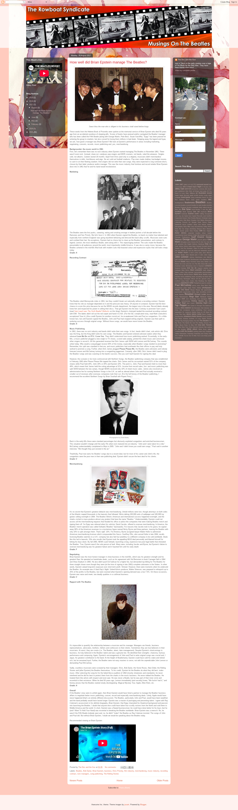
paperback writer (187, 283)
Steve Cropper (207, 314)
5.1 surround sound (201, 184)
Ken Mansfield (204, 259)
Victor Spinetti (193, 327)
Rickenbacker (183, 296)
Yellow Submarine (180, 333)
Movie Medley (203, 274)
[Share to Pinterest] (132, 767)
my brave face (207, 276)
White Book (202, 329)
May (33, 121)
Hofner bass (188, 246)
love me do (192, 268)
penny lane (196, 285)
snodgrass (186, 310)
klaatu (183, 261)
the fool (192, 323)
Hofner (181, 246)
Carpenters (178, 218)
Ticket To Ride (189, 325)
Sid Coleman (205, 308)
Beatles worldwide (192, 207)
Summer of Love (195, 318)
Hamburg (201, 244)
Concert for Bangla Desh (191, 222)
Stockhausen (179, 316)
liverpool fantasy (180, 268)
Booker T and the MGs (204, 209)
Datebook (178, 224)
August (34, 108)
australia (177, 197)
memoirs (190, 272)
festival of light (192, 235)
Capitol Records (197, 216)
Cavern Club (186, 218)
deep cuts (197, 224)
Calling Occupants (206, 213)
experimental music (181, 235)
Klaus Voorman (191, 261)
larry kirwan (204, 261)
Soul (205, 310)
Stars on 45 (201, 312)
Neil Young (178, 278)
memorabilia (198, 272)
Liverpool (208, 266)
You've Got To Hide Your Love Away (196, 335)
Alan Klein (189, 191)
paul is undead (207, 283)
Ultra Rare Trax (183, 327)
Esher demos (180, 233)
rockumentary (186, 301)
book (193, 209)
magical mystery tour (205, 268)
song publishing (96, 774)
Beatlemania (190, 203)
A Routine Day (207, 187)
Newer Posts (76, 780)
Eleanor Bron (201, 228)
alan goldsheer (180, 191)
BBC (210, 199)
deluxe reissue (207, 224)
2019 (31, 98)
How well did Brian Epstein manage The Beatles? (108, 62)
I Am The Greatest (186, 248)
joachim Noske (180, 255)
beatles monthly (207, 205)
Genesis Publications (182, 237)
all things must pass (199, 191)
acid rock (188, 189)
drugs (187, 228)
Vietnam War (202, 327)
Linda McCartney (186, 266)
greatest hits (182, 244)
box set (196, 211)
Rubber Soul (180, 303)
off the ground (201, 278)
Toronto (209, 325)
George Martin (189, 239)
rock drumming (191, 299)
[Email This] (122, 767)
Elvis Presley (118, 771)
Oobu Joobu (190, 281)
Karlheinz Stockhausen (191, 259)
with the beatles (187, 331)
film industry (129, 771)
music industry (153, 771)
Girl (182, 242)
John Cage (208, 255)
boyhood (203, 211)
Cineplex (193, 220)
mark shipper (207, 270)
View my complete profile (185, 70)
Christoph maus (207, 218)
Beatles (79, 771)
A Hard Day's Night (193, 187)
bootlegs (178, 211)
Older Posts (162, 780)
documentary (199, 226)
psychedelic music (189, 292)
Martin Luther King (181, 272)
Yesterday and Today (201, 333)
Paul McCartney (183, 285)
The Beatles (204, 320)
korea (198, 261)
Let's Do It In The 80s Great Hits (197, 264)
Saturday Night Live (204, 303)
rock (183, 299)
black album (203, 207)
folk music (208, 235)
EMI (200, 231)
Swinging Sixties (188, 320)
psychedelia (208, 290)
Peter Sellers (196, 288)
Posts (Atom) (124, 788)
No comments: (111, 767)
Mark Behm (185, 270)
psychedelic (178, 292)
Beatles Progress (180, 207)
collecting (178, 222)
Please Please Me (196, 290)
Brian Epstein (98, 771)
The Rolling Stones (111, 774)
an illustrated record (204, 193)
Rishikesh (203, 296)
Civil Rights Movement (204, 220)
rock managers (83, 774)
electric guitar (184, 231)
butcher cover (193, 213)
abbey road (179, 189)
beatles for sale (196, 205)
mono (196, 274)
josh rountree (179, 259)
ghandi (200, 239)
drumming (193, 228)
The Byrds (185, 323)
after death (208, 189)
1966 (177, 184)
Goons (193, 242)
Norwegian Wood (189, 278)
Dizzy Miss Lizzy (188, 226)
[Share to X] (127, 767)
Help (206, 244)
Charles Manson (196, 218)
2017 (31, 105)
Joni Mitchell (207, 257)
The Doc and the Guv (187, 60)
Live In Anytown (198, 266)
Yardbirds (209, 331)
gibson (205, 239)
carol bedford (207, 216)
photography (207, 288)
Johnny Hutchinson (196, 257)
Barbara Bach (184, 199)
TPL (176, 327)
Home (120, 780)
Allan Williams (190, 193)
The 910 (196, 320)
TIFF (195, 325)
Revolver (189, 294)
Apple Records (184, 195)
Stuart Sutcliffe (207, 316)
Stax (184, 314)
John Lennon (181, 257)
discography (179, 226)
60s (184, 187)
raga (197, 292)
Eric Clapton (207, 231)
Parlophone (198, 283)
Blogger (143, 805)
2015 (31, 132)
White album (192, 329)
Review (181, 294)
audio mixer (208, 195)
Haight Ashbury (192, 244)
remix (176, 294)
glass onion (187, 242)
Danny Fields (207, 222)
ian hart (188, 250)
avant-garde (185, 197)
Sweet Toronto (207, 318)
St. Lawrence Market (189, 312)
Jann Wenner (207, 252)
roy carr (208, 301)
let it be (182, 264)
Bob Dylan (87, 771)
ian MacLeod (196, 250)
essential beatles (194, 233)
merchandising (141, 771)
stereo (188, 314)
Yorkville (180, 335)
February (35, 124)
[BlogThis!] (124, 767)
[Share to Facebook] (129, 767)
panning (177, 283)
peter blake (187, 288)
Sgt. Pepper (181, 305)
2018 (31, 101)
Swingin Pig (178, 320)
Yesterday (190, 333)
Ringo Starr (194, 297)
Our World (208, 281)
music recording (197, 276)
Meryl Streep (179, 274)
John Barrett (190, 255)
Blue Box (178, 209)
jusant (126, 805)
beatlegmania (179, 202)
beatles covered (186, 205)
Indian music (183, 252)
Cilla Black (186, 220)
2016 (31, 129)
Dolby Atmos (208, 226)
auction (201, 195)
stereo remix (196, 314)
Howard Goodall (201, 246)
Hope (194, 246)
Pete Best (204, 285)
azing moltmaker (196, 197)
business (108, 771)
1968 (185, 184)
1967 (181, 184)
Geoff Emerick (197, 237)
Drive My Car (179, 228)
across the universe (198, 189)
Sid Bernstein (196, 308)
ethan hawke (207, 233)
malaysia (178, 270)
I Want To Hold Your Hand (202, 248)
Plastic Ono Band (182, 290)
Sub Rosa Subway (181, 318)
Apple (177, 195)
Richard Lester (200, 294)
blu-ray (209, 207)
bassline (204, 199)
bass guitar (195, 199)
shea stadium (186, 308)
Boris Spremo (187, 211)
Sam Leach (191, 303)
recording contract (206, 292)
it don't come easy (195, 252)
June (33, 117)
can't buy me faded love (183, 216)
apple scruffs (194, 195)
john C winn (199, 255)
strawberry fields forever (193, 316)
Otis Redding (199, 281)
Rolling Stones (197, 301)
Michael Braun (188, 274)
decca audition (187, 224)
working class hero (199, 331)
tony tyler (201, 325)
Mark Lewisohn (196, 270)
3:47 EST (190, 184)
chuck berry (179, 220)
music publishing (186, 276)
